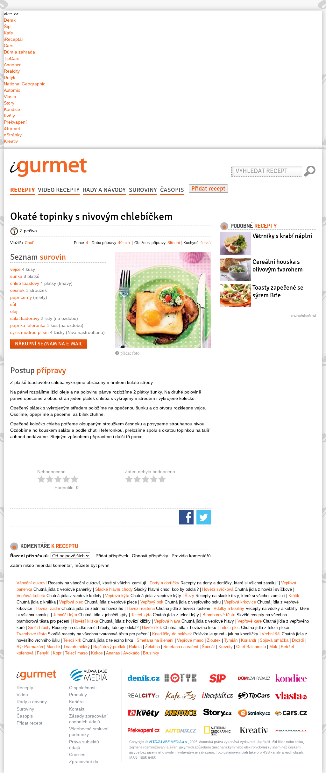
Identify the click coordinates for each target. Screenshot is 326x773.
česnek (17, 290)
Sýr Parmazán (30, 646)
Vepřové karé (249, 621)
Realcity (12, 71)
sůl (13, 304)
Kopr (57, 653)
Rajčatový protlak (109, 646)
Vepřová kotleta (31, 595)
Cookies (77, 754)
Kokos (97, 653)
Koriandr (248, 640)
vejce (15, 269)
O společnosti (82, 687)
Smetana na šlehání (155, 640)
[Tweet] (203, 516)
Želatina (152, 646)
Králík (293, 595)
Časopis (172, 190)
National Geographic (24, 83)
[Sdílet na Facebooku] (186, 516)
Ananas (113, 653)
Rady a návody (104, 190)
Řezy (189, 595)
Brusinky (151, 653)
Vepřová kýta (117, 595)
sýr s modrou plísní (29, 332)
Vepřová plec (71, 602)
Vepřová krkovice (240, 602)
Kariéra (76, 701)
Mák (273, 646)
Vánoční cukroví (32, 583)
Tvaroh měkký (76, 646)
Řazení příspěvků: (29, 555)
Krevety (225, 646)
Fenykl (43, 653)
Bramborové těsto (218, 614)
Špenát (208, 646)
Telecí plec (230, 627)
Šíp (7, 26)
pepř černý (21, 297)
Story (9, 102)
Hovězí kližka (85, 621)
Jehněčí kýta (65, 614)
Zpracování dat (84, 761)
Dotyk (9, 77)
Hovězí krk (152, 627)
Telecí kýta (141, 614)
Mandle (53, 646)
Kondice (12, 109)
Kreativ (11, 141)
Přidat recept (208, 188)
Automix (12, 90)
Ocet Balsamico (251, 646)
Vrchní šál (271, 634)
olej (13, 311)
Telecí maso (76, 653)
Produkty (78, 694)
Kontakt (76, 709)
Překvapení (15, 122)
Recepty (22, 190)
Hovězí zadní (48, 608)
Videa (22, 694)
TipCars (11, 58)
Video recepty (59, 190)
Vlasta (10, 96)
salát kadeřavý (24, 318)
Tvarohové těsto (31, 634)
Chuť (29, 243)
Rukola (135, 646)
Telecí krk (72, 640)
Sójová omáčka (274, 640)
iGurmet (12, 128)
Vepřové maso (190, 640)
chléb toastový (24, 283)
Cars (8, 45)
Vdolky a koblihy (229, 608)
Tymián (230, 640)
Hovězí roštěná (141, 608)
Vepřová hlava (167, 621)
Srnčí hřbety (39, 627)
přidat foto (129, 353)
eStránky (13, 134)
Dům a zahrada (19, 51)
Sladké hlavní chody (114, 589)
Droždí (298, 640)
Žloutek (214, 640)
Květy (9, 115)
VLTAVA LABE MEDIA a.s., (169, 742)
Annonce (13, 64)
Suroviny (143, 190)
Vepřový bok (151, 602)
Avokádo (131, 653)
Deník (10, 20)
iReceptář (13, 39)
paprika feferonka (28, 325)
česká (206, 243)
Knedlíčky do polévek (172, 634)
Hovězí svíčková (217, 589)
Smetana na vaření (180, 646)
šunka (16, 276)
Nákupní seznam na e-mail (48, 344)
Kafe (8, 32)
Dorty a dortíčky (164, 583)
